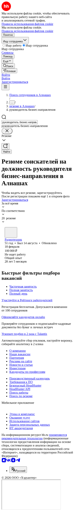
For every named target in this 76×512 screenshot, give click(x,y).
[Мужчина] (11, 232)
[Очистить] (7, 131)
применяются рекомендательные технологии (34, 436)
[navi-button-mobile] (5, 87)
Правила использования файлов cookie (27, 31)
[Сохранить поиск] (5, 146)
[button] (6, 74)
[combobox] (20, 122)
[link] (8, 65)
